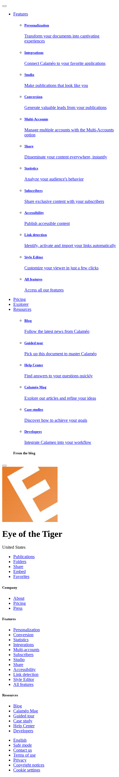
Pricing (19, 299)
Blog (17, 706)
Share (18, 664)
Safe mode (22, 745)
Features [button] (20, 14)
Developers (23, 730)
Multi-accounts (26, 649)
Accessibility (24, 669)
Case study (22, 720)
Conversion (23, 634)
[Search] (4, 465)
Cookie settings (26, 770)
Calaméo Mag (25, 711)
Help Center (24, 725)
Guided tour (23, 716)
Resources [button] (22, 309)
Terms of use (24, 755)
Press (17, 608)
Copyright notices (28, 765)
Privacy (20, 760)
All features (23, 684)
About (18, 598)
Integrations (23, 644)
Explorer (21, 304)
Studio (19, 659)
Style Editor (23, 679)
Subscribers (23, 654)
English (20, 740)
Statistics (21, 639)
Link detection (25, 674)
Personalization (26, 629)
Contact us (22, 750)
